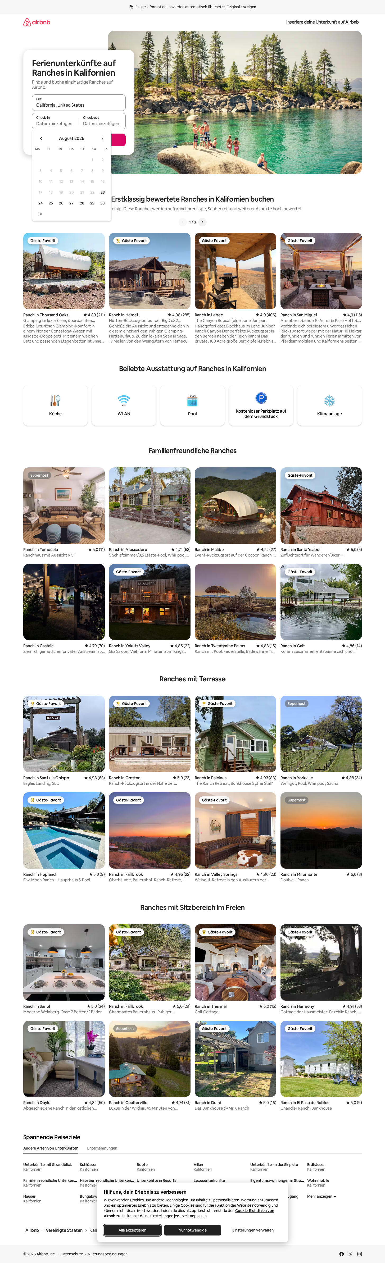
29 (92, 203)
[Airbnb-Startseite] (36, 22)
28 (82, 203)
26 (61, 203)
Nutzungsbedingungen (108, 1254)
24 (40, 203)
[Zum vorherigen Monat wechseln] (41, 138)
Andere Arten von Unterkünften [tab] (50, 1148)
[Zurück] (183, 222)
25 (51, 203)
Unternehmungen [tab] (102, 1148)
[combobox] (78, 105)
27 (71, 203)
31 (40, 214)
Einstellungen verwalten (253, 1230)
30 (102, 203)
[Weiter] (202, 222)
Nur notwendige (193, 1230)
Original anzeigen (241, 6)
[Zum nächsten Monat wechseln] (102, 138)
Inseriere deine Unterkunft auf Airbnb (322, 22)
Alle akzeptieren (132, 1230)
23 (103, 192)
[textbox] (55, 123)
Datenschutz (72, 1254)
